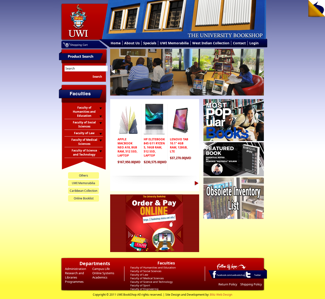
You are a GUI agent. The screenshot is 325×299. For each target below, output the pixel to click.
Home (116, 43)
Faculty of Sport (140, 285)
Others (83, 175)
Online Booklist (84, 198)
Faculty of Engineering (144, 289)
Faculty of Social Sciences (145, 271)
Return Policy (227, 284)
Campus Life (101, 269)
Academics (99, 277)
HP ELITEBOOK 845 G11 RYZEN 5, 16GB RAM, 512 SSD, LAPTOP (154, 147)
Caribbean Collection (83, 191)
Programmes (74, 281)
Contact (239, 43)
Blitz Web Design (221, 295)
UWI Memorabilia (174, 43)
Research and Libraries (74, 275)
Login (254, 43)
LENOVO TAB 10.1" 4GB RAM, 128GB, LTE (179, 145)
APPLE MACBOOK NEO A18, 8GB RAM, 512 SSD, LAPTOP (127, 147)
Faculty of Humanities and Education (153, 267)
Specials (149, 43)
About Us (132, 43)
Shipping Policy (251, 284)
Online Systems (103, 273)
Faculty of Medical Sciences (147, 278)
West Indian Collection (210, 43)
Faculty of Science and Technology (151, 282)
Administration (75, 269)
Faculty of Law (139, 274)
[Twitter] (248, 277)
